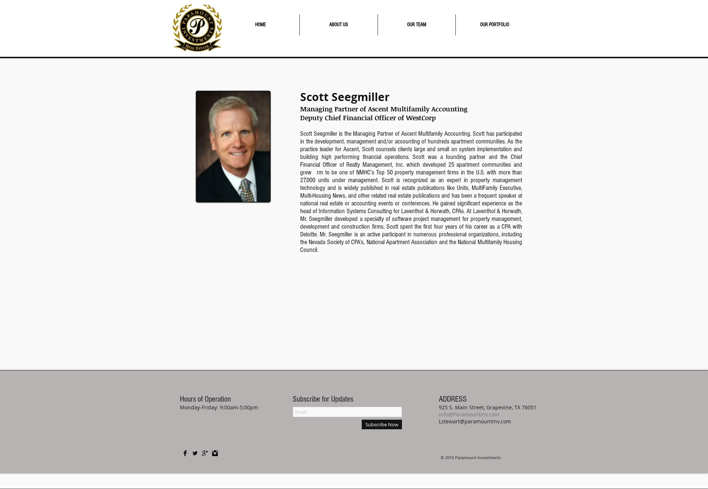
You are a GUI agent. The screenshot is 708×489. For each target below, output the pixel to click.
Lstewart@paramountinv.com (475, 421)
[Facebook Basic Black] (185, 453)
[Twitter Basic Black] (195, 453)
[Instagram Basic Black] (215, 453)
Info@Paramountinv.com (469, 414)
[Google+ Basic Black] (205, 453)
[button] (339, 24)
